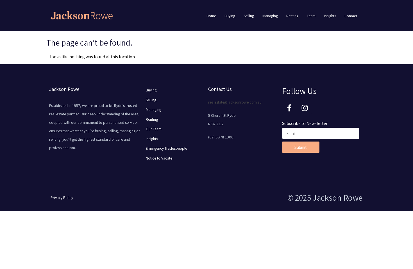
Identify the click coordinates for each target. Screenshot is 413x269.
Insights (330, 15)
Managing (270, 15)
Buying (229, 15)
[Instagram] (305, 108)
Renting (292, 15)
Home (211, 15)
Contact (350, 15)
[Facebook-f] (289, 108)
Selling (249, 15)
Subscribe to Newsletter (305, 123)
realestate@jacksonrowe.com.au (235, 102)
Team (311, 15)
